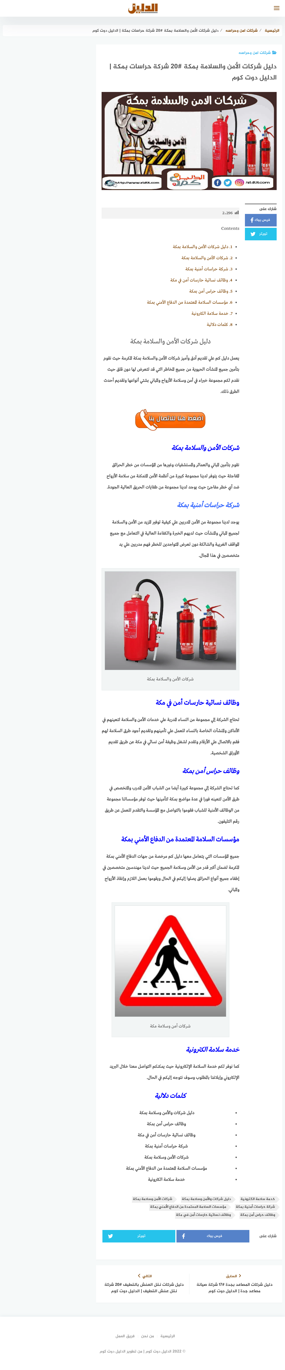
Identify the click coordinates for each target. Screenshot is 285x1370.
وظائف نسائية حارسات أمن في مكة (201, 280)
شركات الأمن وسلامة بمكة (152, 1199)
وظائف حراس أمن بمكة (210, 291)
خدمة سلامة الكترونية (211, 313)
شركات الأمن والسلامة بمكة (206, 258)
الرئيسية (167, 1336)
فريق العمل (125, 1336)
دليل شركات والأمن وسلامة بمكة (206, 1199)
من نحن (147, 1336)
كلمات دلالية (219, 325)
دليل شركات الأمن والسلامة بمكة (202, 247)
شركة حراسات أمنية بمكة (208, 269)
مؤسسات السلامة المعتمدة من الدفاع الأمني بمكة (189, 302)
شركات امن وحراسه (255, 53)
